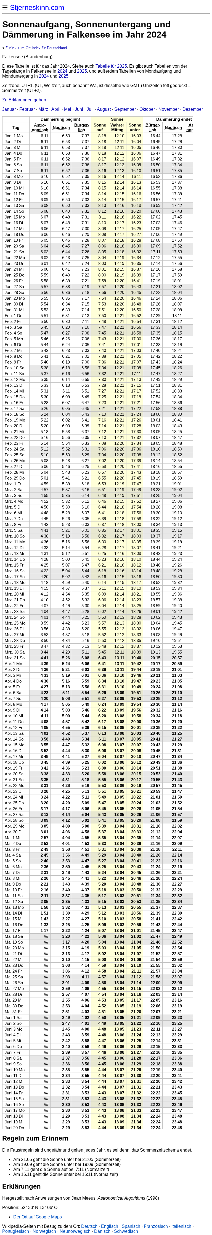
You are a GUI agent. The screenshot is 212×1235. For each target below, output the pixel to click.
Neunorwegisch (75, 1231)
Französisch (156, 1226)
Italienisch (181, 1226)
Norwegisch (44, 1231)
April (55, 109)
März (43, 109)
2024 (62, 71)
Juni (79, 109)
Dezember (192, 109)
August (104, 109)
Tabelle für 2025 (111, 66)
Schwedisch (126, 1231)
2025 (82, 71)
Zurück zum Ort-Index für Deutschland (36, 48)
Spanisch (131, 1226)
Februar (27, 109)
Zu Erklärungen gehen (24, 100)
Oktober (147, 109)
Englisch (109, 1226)
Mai (67, 109)
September (125, 109)
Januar (9, 109)
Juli (90, 109)
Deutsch (89, 1226)
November (168, 109)
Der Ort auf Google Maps (37, 1217)
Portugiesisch (15, 1231)
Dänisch (102, 1231)
